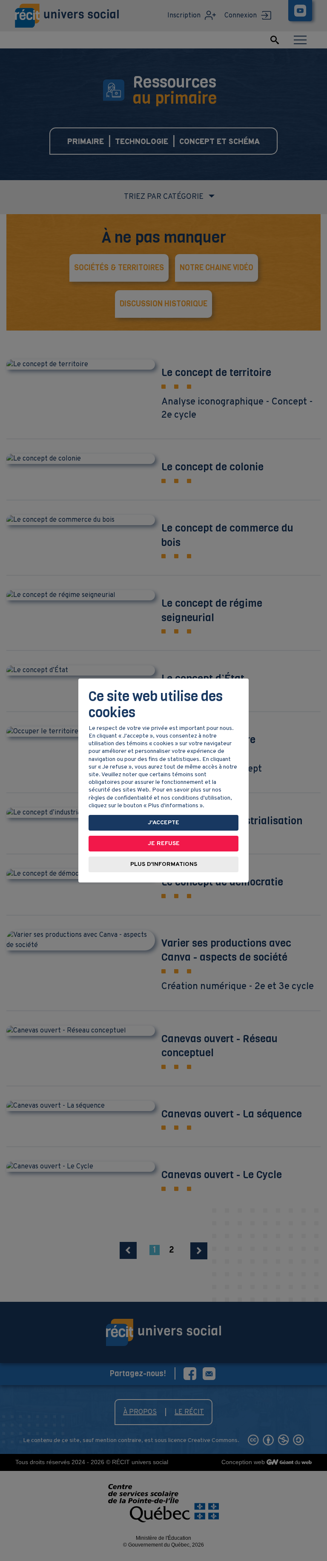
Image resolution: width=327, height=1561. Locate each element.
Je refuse (164, 843)
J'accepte (163, 822)
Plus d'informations (163, 864)
